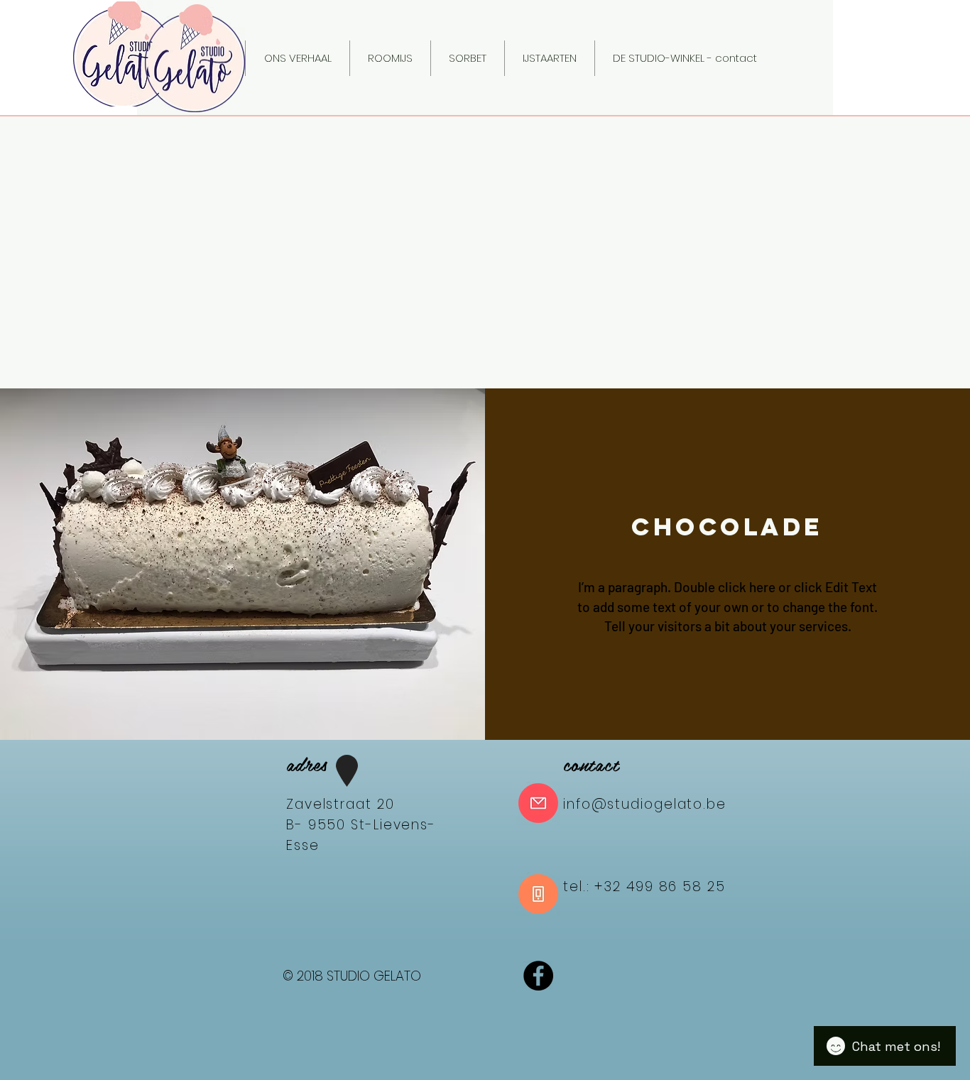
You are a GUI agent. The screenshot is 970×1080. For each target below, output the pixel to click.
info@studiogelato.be (644, 804)
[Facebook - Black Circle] (538, 976)
